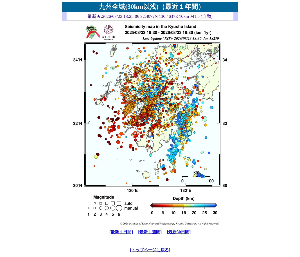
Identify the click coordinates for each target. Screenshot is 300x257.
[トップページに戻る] (150, 250)
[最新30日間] (179, 232)
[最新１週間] (150, 232)
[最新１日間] (121, 232)
